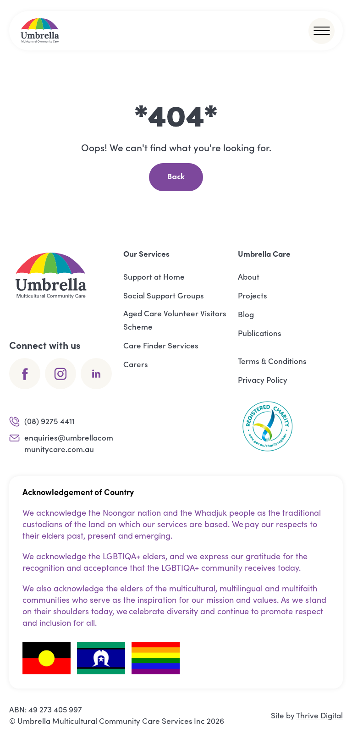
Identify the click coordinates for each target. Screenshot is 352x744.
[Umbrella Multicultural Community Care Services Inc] (40, 31)
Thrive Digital (319, 715)
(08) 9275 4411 (49, 420)
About (248, 276)
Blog (246, 314)
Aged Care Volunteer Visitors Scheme (174, 320)
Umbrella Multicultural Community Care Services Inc (111, 721)
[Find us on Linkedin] (96, 373)
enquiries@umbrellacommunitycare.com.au (68, 443)
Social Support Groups (163, 295)
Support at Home (154, 276)
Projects (252, 295)
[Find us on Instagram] (60, 373)
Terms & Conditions (272, 360)
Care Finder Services (160, 345)
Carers (135, 363)
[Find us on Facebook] (24, 373)
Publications (259, 332)
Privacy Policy (262, 379)
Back (176, 177)
